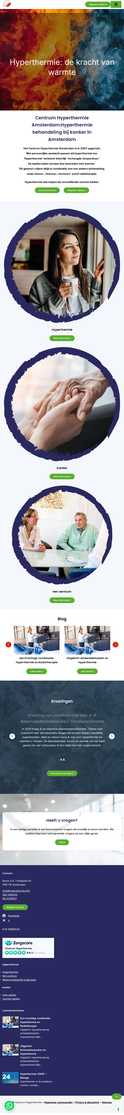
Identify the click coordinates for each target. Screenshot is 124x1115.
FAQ (61, 842)
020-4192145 (9, 894)
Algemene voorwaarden (58, 1102)
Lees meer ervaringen (61, 773)
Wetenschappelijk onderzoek (19, 979)
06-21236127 (9, 898)
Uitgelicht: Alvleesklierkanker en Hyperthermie (33, 1050)
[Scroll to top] (117, 1096)
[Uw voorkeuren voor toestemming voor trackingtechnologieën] (118, 1109)
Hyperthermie (10, 972)
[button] (8, 644)
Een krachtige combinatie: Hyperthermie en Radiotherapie (35, 1022)
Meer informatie (61, 338)
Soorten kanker (46, 190)
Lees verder (35, 671)
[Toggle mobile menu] (116, 4)
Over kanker (9, 994)
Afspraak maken (97, 4)
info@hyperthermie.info (16, 890)
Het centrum (9, 975)
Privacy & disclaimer (87, 1102)
